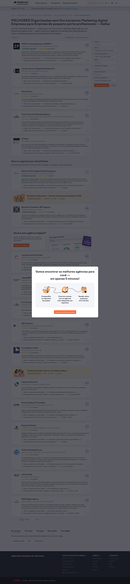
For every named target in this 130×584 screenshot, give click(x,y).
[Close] (96, 269)
